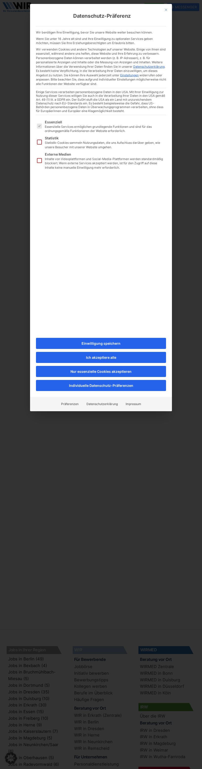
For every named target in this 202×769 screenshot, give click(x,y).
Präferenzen (70, 404)
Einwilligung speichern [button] (101, 343)
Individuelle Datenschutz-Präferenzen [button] (101, 385)
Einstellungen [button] (129, 75)
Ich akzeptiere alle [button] (101, 357)
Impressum (133, 404)
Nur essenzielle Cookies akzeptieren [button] (101, 371)
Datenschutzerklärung (149, 66)
